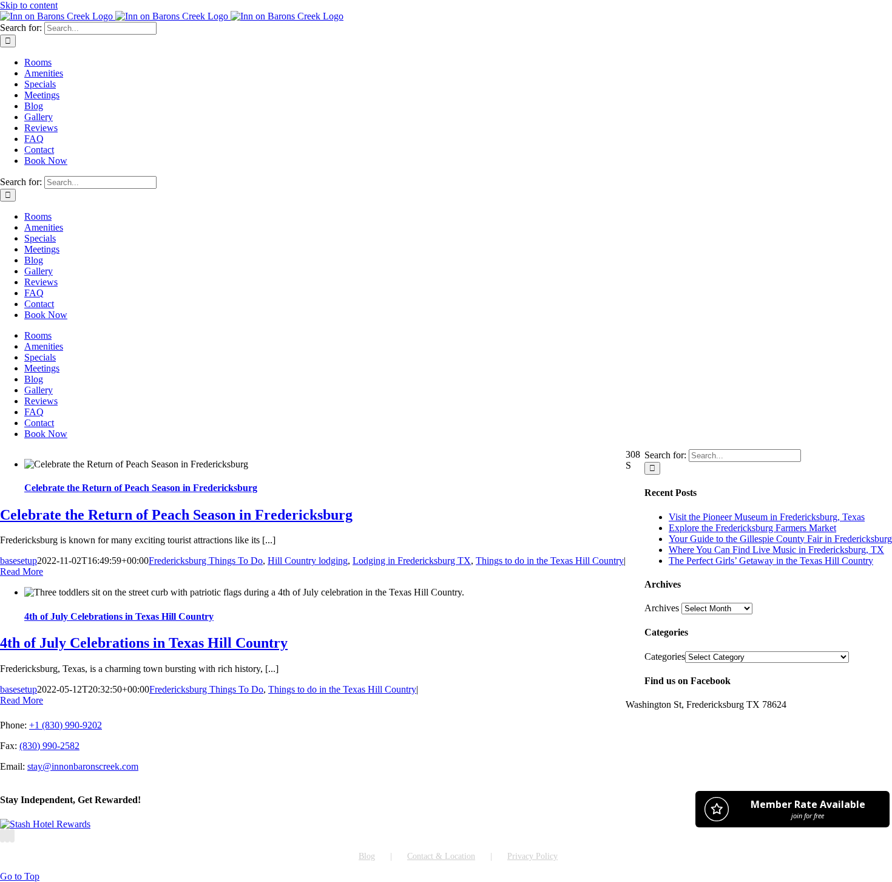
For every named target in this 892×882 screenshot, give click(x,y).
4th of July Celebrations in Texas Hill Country (119, 616)
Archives (661, 608)
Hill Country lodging (308, 560)
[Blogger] (12, 836)
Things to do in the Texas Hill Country (550, 560)
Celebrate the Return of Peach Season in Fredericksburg (140, 488)
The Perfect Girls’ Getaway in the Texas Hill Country (771, 560)
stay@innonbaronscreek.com (82, 766)
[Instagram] (7, 836)
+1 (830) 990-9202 (65, 725)
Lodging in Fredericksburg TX (412, 560)
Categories (664, 656)
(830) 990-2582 (49, 746)
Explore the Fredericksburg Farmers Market (752, 528)
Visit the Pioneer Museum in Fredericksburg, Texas (767, 517)
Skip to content (29, 5)
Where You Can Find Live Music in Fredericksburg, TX (776, 549)
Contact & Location (441, 856)
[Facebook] (2, 836)
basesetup (18, 560)
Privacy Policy (532, 856)
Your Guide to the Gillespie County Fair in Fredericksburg (780, 539)
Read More (21, 571)
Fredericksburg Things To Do (206, 560)
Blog (367, 856)
